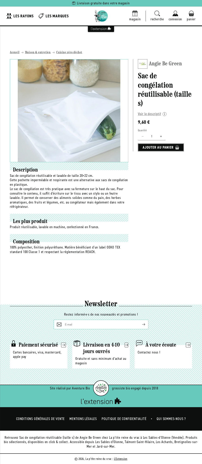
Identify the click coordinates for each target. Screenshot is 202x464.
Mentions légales (83, 418)
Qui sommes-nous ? (171, 418)
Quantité (142, 130)
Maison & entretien (38, 52)
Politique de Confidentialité (124, 418)
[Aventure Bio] (101, 388)
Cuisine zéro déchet (69, 52)
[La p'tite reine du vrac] (101, 16)
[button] (157, 16)
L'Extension (120, 459)
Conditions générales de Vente (40, 418)
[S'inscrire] (140, 324)
